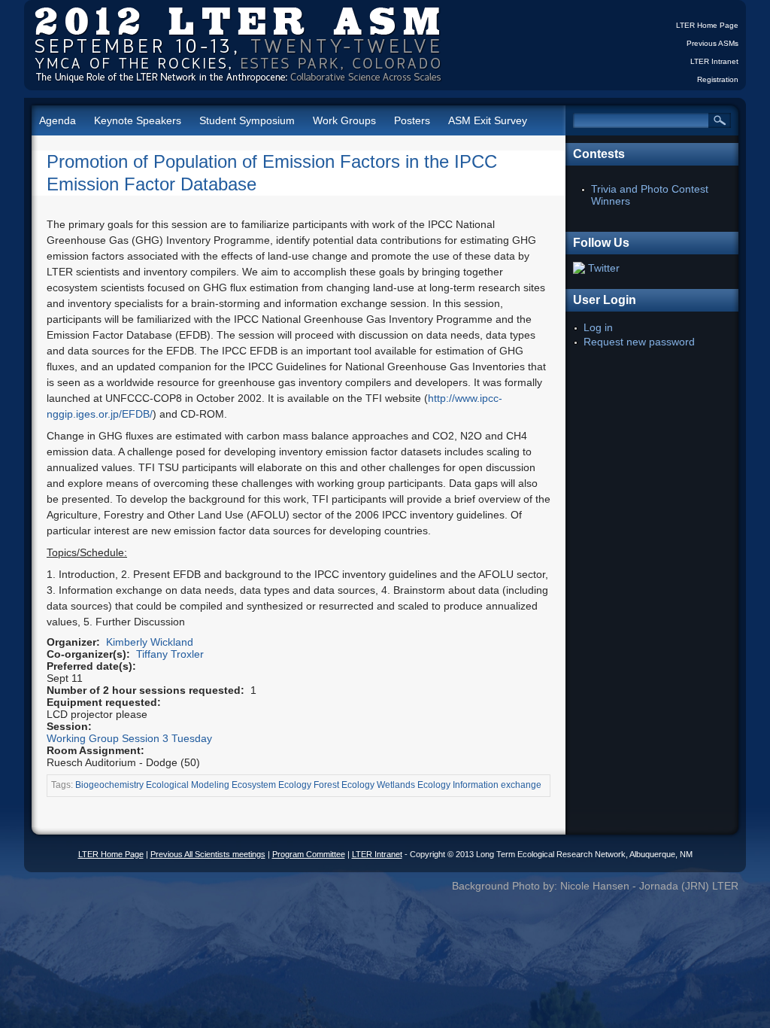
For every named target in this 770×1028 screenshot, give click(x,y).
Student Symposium (247, 120)
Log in (598, 327)
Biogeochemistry (109, 785)
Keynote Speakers (137, 120)
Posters (412, 120)
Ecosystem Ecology (271, 785)
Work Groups (344, 120)
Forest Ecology (344, 785)
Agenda (57, 120)
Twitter (604, 268)
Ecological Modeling (187, 785)
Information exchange (497, 785)
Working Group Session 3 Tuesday (129, 738)
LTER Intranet (714, 61)
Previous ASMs (712, 43)
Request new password (639, 342)
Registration (717, 79)
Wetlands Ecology (413, 785)
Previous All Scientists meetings (207, 854)
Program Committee (308, 854)
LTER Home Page (707, 25)
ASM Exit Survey (487, 120)
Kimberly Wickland (149, 642)
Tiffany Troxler (170, 654)
